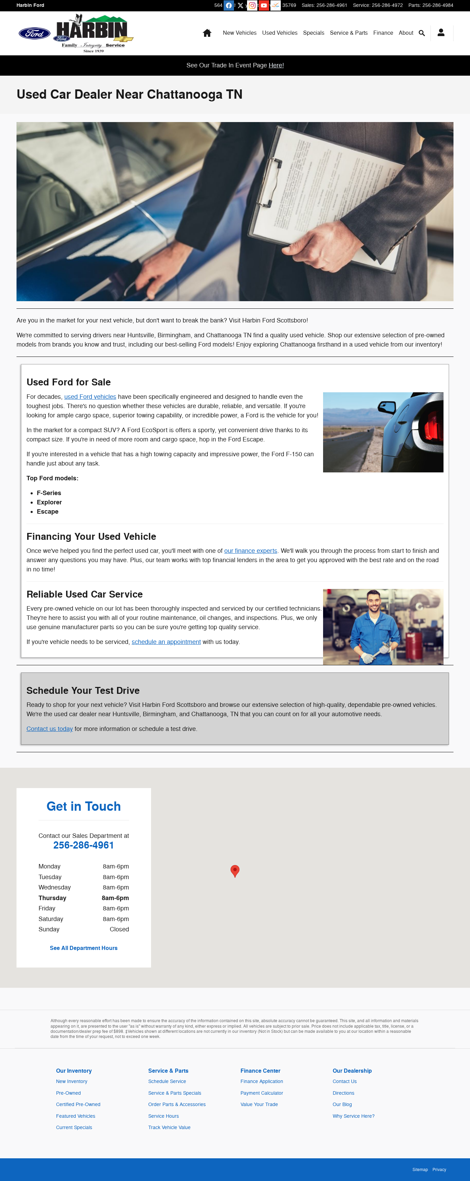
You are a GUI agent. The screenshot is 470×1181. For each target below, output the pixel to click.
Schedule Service (167, 1081)
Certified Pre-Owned (78, 1104)
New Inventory (71, 1081)
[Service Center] (383, 627)
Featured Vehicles (75, 1116)
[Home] (35, 33)
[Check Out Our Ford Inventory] (383, 432)
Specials (313, 33)
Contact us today (49, 729)
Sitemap (420, 1169)
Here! (276, 65)
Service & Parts (349, 33)
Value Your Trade (259, 1104)
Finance (383, 33)
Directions (343, 1093)
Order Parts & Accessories (177, 1104)
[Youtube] (264, 5)
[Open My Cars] (439, 33)
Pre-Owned (68, 1093)
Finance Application (262, 1081)
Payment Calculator (262, 1093)
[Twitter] (240, 5)
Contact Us (345, 1081)
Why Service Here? (354, 1116)
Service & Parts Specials (174, 1093)
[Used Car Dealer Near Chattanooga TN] (235, 211)
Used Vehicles (280, 33)
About (406, 33)
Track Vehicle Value (169, 1127)
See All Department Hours (84, 948)
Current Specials (74, 1127)
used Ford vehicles (90, 397)
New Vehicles (240, 33)
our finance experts (250, 551)
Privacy (439, 1169)
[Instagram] (252, 5)
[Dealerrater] (275, 5)
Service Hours (163, 1116)
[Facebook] (229, 5)
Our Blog (342, 1104)
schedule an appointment (166, 642)
